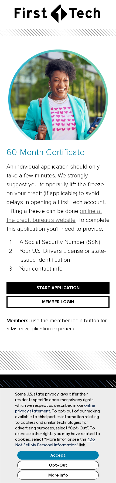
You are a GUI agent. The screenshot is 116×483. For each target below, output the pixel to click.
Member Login (58, 301)
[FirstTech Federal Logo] (57, 13)
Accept (58, 455)
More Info (58, 475)
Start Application (58, 287)
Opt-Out (58, 465)
